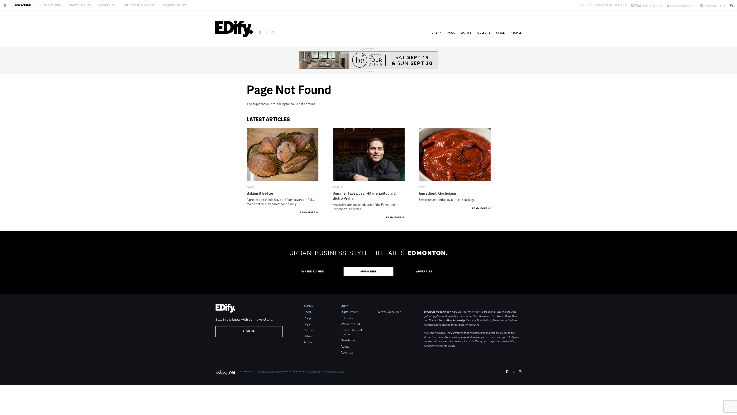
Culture (483, 32)
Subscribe (22, 5)
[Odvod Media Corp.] (225, 373)
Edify (344, 306)
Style (500, 32)
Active (466, 32)
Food (451, 32)
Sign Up (249, 331)
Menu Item (384, 306)
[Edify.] (234, 29)
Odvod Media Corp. (270, 371)
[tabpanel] (368, 262)
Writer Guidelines (389, 312)
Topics (308, 306)
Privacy (313, 371)
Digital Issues (80, 5)
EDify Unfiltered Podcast (351, 332)
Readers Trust (174, 5)
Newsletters (349, 340)
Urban (436, 32)
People (516, 32)
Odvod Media (337, 371)
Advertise (107, 5)
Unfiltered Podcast (139, 5)
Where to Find (50, 5)
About (345, 346)
